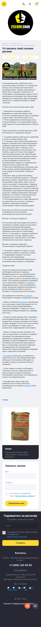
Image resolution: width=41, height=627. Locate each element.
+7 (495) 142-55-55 (20, 565)
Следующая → (30, 57)
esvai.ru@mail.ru (20, 570)
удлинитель (30, 283)
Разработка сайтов (20, 603)
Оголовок (32, 319)
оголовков (28, 296)
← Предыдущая (11, 57)
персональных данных (25, 496)
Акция (8, 448)
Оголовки (7, 356)
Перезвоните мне (16, 503)
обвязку (27, 386)
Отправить (20, 543)
